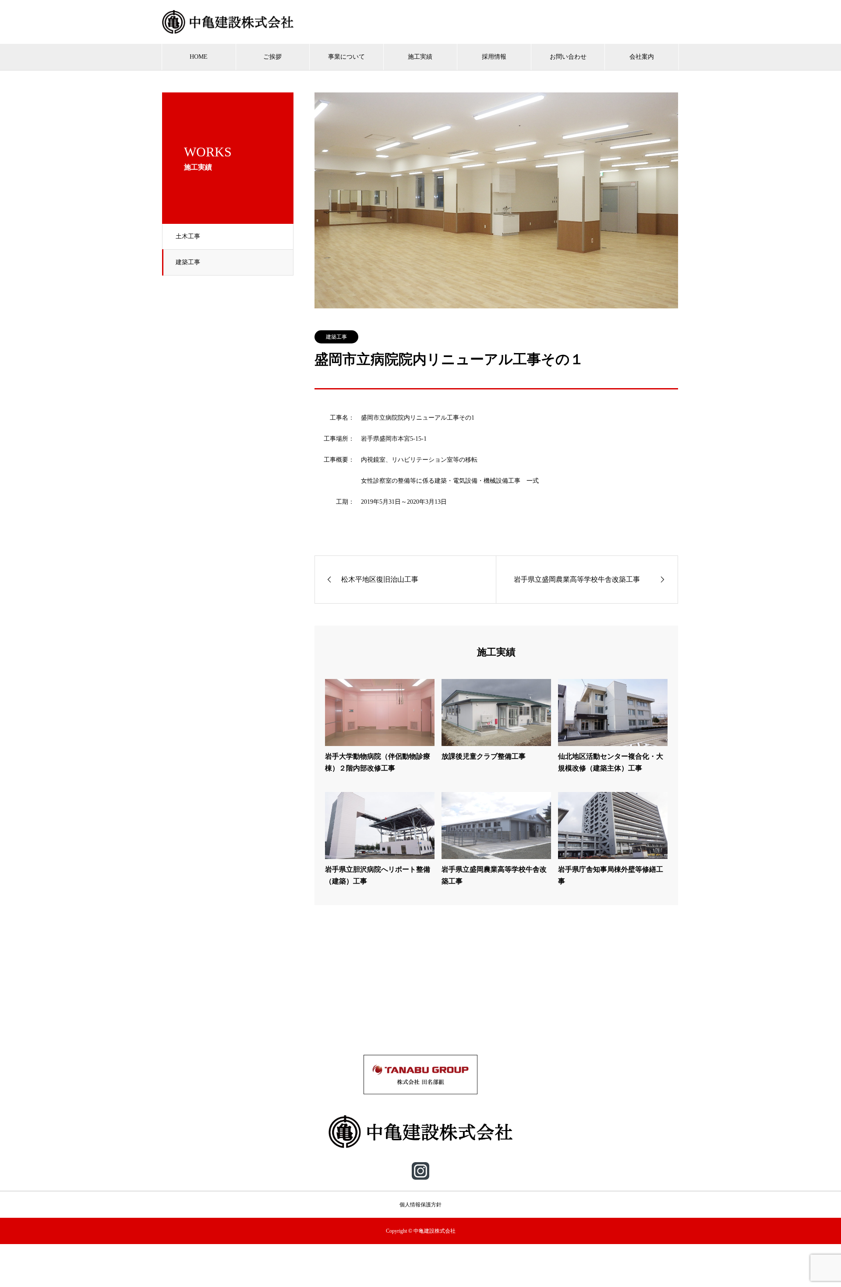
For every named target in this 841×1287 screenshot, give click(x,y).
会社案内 (641, 56)
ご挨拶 (272, 56)
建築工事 (188, 262)
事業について (346, 56)
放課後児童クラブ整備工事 (484, 756)
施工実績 (420, 56)
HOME (199, 56)
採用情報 (494, 56)
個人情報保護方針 (420, 1205)
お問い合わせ (568, 56)
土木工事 (188, 236)
